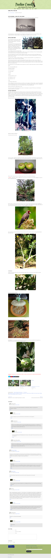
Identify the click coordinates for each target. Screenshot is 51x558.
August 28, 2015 (17, 513)
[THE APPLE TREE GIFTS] (13, 383)
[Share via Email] (16, 376)
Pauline (14, 502)
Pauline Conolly (25, 4)
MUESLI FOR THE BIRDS (23, 386)
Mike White (13, 471)
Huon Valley (35, 393)
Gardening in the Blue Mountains (27, 393)
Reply (12, 447)
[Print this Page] (18, 376)
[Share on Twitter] (9, 376)
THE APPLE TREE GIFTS (11, 386)
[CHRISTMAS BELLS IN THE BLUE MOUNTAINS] (37, 383)
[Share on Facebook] (14, 376)
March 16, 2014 (20, 432)
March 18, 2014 (18, 503)
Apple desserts (11, 393)
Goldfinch (32, 393)
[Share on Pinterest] (11, 376)
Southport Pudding (39, 393)
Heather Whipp (14, 450)
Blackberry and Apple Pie (20, 393)
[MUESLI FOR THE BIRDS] (25, 383)
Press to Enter (29, 551)
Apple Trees (14, 393)
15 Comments (25, 392)
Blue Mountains (20, 392)
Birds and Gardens (16, 392)
